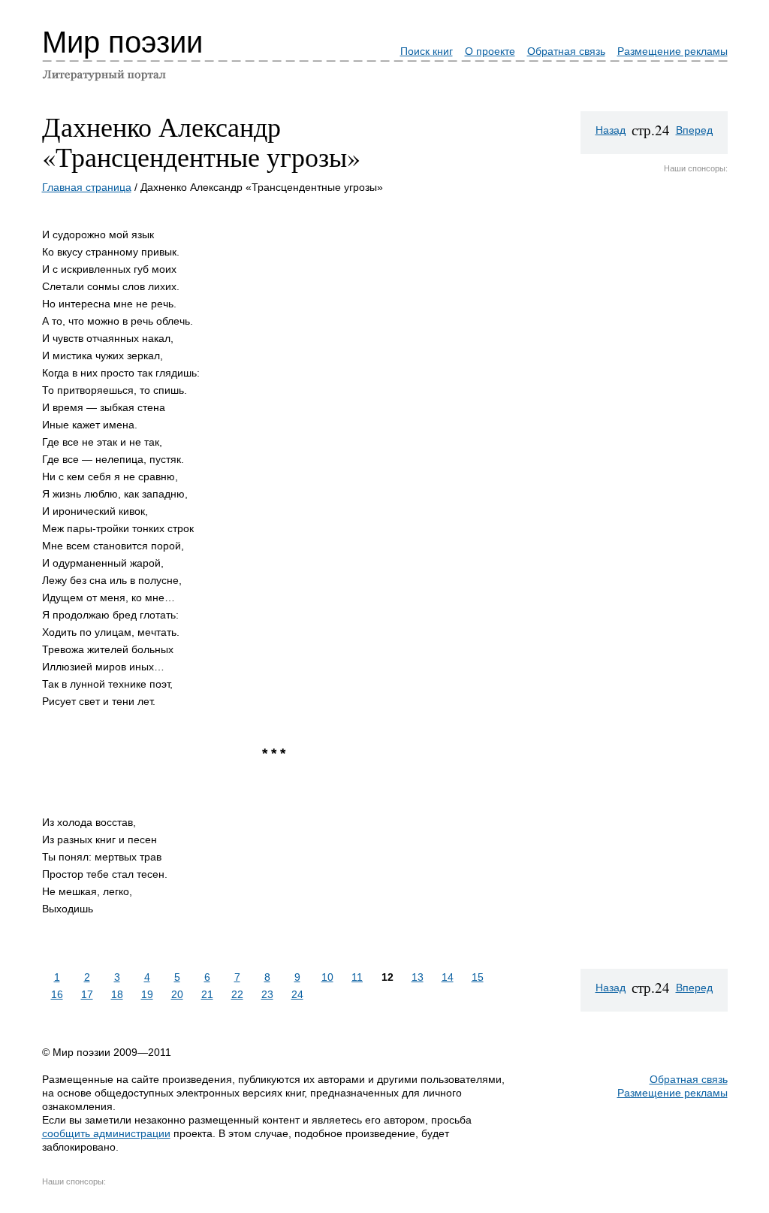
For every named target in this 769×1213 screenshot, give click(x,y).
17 (87, 994)
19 (147, 994)
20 (177, 994)
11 (357, 977)
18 (117, 994)
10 (327, 977)
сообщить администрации (106, 1133)
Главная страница (86, 187)
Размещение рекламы (672, 51)
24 (297, 994)
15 (478, 977)
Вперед (694, 130)
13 (418, 977)
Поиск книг (426, 51)
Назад (611, 130)
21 (207, 994)
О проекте (490, 51)
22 (237, 994)
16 (57, 994)
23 (267, 994)
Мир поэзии (122, 42)
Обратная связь (566, 51)
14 (448, 977)
